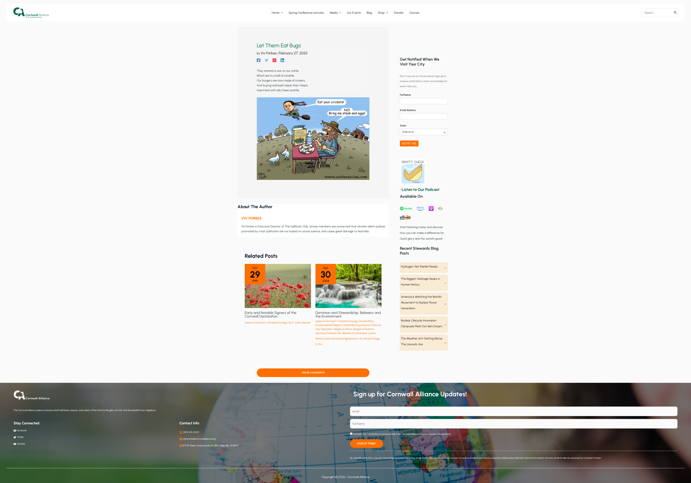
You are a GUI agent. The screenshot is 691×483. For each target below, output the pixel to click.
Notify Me (409, 143)
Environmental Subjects (328, 325)
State (403, 125)
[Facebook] (258, 60)
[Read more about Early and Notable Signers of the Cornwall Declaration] (278, 285)
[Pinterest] (274, 60)
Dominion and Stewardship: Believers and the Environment (348, 314)
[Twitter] (266, 60)
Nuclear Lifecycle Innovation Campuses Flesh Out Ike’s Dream (421, 323)
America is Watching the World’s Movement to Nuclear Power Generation (421, 302)
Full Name (405, 94)
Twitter (20, 437)
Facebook (21, 430)
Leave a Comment (255, 322)
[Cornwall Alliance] (31, 12)
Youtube (21, 443)
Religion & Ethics (343, 329)
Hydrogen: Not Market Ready (419, 266)
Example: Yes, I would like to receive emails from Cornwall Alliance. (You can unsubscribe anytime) (401, 434)
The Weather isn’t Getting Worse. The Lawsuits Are (422, 341)
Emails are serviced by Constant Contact (580, 458)
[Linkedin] (282, 60)
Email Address (408, 110)
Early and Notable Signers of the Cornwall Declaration (270, 314)
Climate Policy (366, 321)
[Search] (675, 12)
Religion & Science (363, 329)
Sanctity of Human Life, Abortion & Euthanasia (341, 333)
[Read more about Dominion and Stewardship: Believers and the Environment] (348, 285)
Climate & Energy (277, 322)
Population (327, 329)
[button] (281, 12)
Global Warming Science (356, 325)
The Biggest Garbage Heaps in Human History (420, 281)
